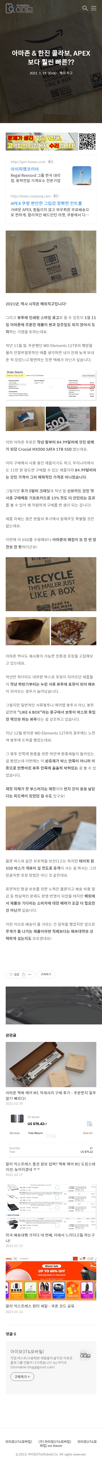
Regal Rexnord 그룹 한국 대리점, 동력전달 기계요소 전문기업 (35, 177)
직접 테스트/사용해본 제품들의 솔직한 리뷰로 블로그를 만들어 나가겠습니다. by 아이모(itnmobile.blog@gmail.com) (41, 1362)
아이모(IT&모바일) (27, 1351)
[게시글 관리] (29, 974)
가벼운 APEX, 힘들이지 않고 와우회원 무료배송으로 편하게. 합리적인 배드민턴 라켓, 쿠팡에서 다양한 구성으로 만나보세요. (50, 212)
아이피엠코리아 (25, 169)
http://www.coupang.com (31, 196)
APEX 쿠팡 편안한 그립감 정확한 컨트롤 (46, 203)
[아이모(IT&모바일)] (29, 8)
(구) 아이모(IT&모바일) (54, 1441)
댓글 (11, 1334)
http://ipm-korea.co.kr (28, 162)
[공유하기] (24, 974)
